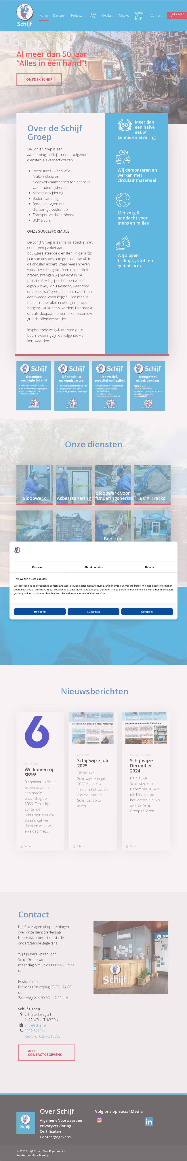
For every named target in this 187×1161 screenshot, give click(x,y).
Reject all (40, 611)
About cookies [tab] (93, 567)
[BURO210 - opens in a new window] (159, 552)
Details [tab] (149, 567)
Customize (93, 611)
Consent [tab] (37, 567)
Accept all (147, 611)
